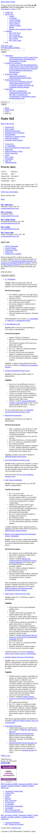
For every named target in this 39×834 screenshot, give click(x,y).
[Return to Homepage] (5, 755)
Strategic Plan (20, 98)
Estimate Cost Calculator (13, 254)
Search (3, 49)
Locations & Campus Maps (14, 791)
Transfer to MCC (22, 57)
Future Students (14, 24)
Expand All (5, 275)
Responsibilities (10, 134)
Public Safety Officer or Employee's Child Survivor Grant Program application (23, 637)
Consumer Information (12, 822)
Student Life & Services (13, 80)
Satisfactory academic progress (15, 136)
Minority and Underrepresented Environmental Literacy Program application (23, 560)
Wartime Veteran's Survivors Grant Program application (21, 697)
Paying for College (11, 74)
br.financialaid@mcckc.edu (10, 208)
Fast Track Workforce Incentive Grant (17, 147)
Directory (8, 799)
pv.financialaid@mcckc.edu (10, 236)
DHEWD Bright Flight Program (15, 456)
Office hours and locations (9, 192)
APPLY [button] (11, 48)
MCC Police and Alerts (12, 810)
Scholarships (16, 78)
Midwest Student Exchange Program (21, 733)
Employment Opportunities (14, 806)
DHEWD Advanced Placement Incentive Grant (19, 411)
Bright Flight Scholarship (13, 415)
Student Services (14, 81)
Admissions (9, 55)
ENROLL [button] (17, 48)
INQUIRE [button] (4, 48)
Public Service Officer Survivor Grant (17, 594)
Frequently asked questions (14, 140)
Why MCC (13, 91)
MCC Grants (9, 157)
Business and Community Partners (20, 29)
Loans (7, 155)
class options (5, 9)
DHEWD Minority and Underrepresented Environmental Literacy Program (18, 589)
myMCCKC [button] (9, 12)
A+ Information (33, 319)
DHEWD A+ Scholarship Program (18, 320)
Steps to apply (9, 129)
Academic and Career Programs (19, 65)
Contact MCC (9, 793)
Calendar (8, 795)
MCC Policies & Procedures (14, 824)
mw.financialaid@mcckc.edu (10, 223)
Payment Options (25, 78)
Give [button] (6, 42)
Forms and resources (12, 138)
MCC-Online (13, 38)
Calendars (26, 87)
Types (7, 111)
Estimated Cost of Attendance (14, 133)
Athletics (20, 87)
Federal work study (11, 153)
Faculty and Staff (14, 22)
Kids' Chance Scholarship (13, 480)
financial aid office (28, 750)
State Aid (8, 161)
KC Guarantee (21, 61)
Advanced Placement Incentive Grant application (22, 402)
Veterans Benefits (10, 162)
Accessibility (9, 808)
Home (7, 108)
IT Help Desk (9, 802)
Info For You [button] (9, 14)
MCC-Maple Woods (16, 37)
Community (13, 18)
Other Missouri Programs (13, 726)
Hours (3, 199)
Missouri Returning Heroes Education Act (23, 743)
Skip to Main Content (8, 2)
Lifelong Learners (15, 25)
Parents (11, 27)
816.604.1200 (16, 828)
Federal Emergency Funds (13, 151)
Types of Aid (9, 144)
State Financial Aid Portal (11, 265)
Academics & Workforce (13, 63)
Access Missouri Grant (12, 324)
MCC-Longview (14, 35)
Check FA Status (10, 248)
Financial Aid (9, 110)
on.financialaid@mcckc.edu (10, 229)
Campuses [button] (8, 31)
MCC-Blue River (15, 33)
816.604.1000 (5, 763)
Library (17, 72)
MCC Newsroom (10, 800)
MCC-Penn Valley (15, 40)
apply (13, 9)
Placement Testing (22, 59)
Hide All (12, 275)
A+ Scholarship (10, 146)
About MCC (9, 89)
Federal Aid (9, 149)
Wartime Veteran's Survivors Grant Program (19, 657)
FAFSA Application (11, 246)
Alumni (11, 16)
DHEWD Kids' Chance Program (16, 530)
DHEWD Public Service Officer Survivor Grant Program (20, 652)
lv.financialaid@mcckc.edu (10, 216)
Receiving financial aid (12, 131)
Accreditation (9, 804)
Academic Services (22, 85)
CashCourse (9, 252)
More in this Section (7, 123)
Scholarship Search (11, 250)
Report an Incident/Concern (14, 812)
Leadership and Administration (18, 92)
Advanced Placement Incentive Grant (17, 370)
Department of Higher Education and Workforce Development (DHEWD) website (18, 262)
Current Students (14, 20)
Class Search (24, 67)
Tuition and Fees (14, 76)
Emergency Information (21, 96)
